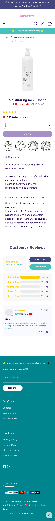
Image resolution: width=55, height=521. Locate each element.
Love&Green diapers (31, 501)
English (8, 483)
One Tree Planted (29, 6)
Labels (37, 505)
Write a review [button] (40, 259)
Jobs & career (10, 418)
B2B (5, 423)
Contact (7, 407)
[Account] (42, 22)
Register (12, 387)
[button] (10, 112)
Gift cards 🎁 (22, 505)
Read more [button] (10, 329)
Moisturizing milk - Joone (13, 41)
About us (46, 505)
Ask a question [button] (40, 267)
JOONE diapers (9, 505)
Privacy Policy (10, 439)
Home (5, 37)
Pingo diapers (15, 501)
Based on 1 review (14, 265)
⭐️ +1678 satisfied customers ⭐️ (27, 30)
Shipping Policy (11, 450)
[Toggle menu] (4, 23)
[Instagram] (8, 466)
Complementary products (21, 37)
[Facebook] (4, 466)
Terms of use (10, 455)
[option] (27, 31)
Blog (31, 505)
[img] (20, 310)
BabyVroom (28, 513)
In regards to (10, 413)
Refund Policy (10, 445)
